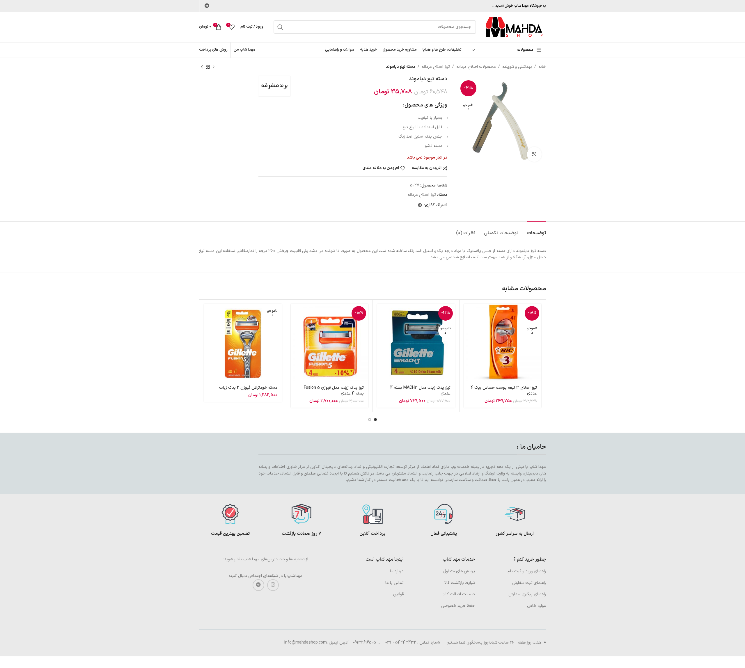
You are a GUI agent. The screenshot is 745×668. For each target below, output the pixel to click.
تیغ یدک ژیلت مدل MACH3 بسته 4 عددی (420, 391)
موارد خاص (536, 606)
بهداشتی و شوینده (517, 67)
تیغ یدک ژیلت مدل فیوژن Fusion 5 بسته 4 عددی (334, 391)
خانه (542, 67)
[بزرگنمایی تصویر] (534, 154)
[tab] (536, 230)
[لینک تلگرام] (207, 5)
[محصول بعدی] (202, 67)
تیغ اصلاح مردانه (436, 67)
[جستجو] (280, 27)
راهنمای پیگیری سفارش (527, 594)
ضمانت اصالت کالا (459, 594)
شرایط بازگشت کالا (459, 583)
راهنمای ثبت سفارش (529, 583)
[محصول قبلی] (214, 67)
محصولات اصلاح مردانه (476, 67)
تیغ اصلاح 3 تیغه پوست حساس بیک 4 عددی (504, 391)
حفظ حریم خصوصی (458, 606)
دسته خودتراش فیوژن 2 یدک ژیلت (248, 388)
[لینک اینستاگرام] (273, 585)
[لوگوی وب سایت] (514, 27)
